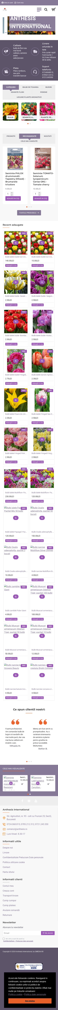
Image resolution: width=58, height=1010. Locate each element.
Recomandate (29, 136)
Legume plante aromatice (29, 97)
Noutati (48, 136)
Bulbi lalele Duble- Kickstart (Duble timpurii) (43, 335)
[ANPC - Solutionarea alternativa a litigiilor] (29, 966)
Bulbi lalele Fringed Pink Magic (16, 453)
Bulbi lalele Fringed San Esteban (43, 414)
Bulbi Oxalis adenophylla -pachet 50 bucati (43, 532)
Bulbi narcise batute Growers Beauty (16, 689)
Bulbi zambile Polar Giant (15, 610)
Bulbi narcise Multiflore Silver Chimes (43, 571)
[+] (11, 193)
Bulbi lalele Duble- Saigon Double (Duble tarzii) (43, 296)
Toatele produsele (27, 213)
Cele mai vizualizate (14, 768)
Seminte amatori (29, 117)
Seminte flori (17, 92)
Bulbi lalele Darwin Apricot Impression (43, 375)
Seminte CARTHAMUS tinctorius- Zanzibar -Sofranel (50, 777)
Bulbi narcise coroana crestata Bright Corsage (43, 689)
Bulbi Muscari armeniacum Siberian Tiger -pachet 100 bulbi (43, 610)
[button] (27, 123)
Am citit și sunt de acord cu (18, 940)
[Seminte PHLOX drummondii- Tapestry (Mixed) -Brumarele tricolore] (15, 159)
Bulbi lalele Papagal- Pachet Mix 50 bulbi (16, 532)
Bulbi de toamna (30, 87)
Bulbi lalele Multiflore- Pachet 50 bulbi (43, 493)
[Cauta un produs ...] (45, 9)
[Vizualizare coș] (53, 9)
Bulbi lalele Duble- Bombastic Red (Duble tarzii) (16, 335)
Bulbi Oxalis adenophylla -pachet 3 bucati (16, 571)
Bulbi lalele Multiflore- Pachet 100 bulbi (16, 493)
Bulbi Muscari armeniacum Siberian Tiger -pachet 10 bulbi (43, 650)
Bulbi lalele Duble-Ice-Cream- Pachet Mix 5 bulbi (43, 257)
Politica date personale (35, 994)
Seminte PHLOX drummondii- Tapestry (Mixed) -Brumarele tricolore (15, 179)
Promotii (11, 136)
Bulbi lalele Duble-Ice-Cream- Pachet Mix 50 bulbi (16, 257)
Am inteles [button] (30, 1001)
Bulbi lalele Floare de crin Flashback (16, 414)
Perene (43, 92)
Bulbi (10, 117)
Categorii (11, 87)
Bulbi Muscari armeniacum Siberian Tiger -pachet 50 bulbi (16, 650)
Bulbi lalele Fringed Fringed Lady (43, 453)
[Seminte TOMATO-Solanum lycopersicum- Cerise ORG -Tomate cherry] (43, 159)
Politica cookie (15, 994)
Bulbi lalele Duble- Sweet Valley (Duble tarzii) (16, 296)
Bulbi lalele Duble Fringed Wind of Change (16, 375)
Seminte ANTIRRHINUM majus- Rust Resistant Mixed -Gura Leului (23, 777)
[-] (11, 195)
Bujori (48, 87)
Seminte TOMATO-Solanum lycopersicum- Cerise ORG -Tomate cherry (43, 179)
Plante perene (47, 117)
